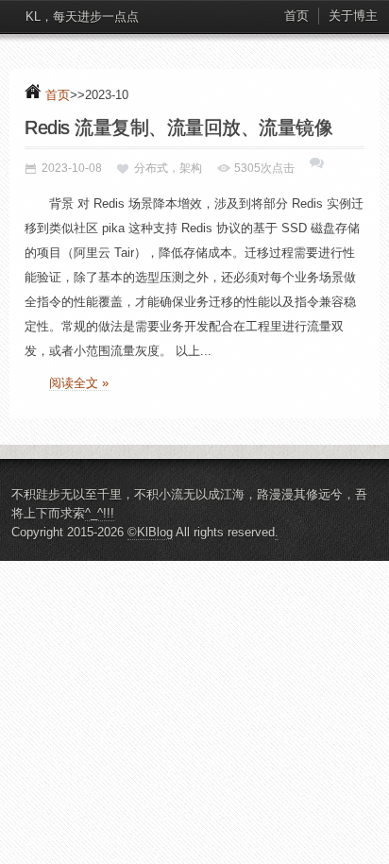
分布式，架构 (168, 168)
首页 (296, 15)
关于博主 (353, 15)
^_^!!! (99, 513)
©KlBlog (150, 532)
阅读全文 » (79, 383)
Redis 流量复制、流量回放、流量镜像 (178, 127)
